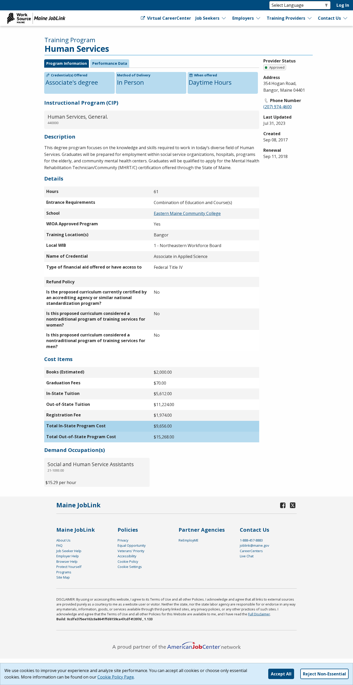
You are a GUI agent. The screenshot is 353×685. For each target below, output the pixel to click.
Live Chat (247, 556)
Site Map (63, 577)
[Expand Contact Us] (345, 18)
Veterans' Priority (131, 551)
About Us (63, 540)
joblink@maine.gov (254, 545)
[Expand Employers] (258, 18)
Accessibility (127, 556)
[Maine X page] (293, 505)
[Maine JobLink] (36, 18)
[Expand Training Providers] (310, 18)
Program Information (66, 63)
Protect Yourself (68, 566)
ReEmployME (188, 540)
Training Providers (286, 18)
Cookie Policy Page (115, 677)
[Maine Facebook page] (283, 505)
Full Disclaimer (259, 614)
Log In (342, 5)
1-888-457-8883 (251, 540)
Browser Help (67, 561)
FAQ (59, 545)
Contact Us (329, 18)
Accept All (281, 674)
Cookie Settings (130, 566)
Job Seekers (207, 18)
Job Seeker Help (68, 551)
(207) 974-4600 (277, 107)
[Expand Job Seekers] (224, 18)
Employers (243, 18)
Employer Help (67, 556)
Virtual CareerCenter (168, 18)
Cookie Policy (128, 561)
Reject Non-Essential (324, 674)
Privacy (123, 540)
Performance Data (109, 63)
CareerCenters (251, 551)
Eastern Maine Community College (187, 213)
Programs (63, 572)
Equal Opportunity (131, 545)
